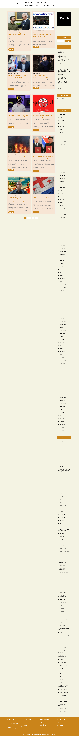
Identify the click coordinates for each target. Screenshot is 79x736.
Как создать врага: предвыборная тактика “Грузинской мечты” (18, 116)
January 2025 (62, 172)
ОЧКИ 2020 (62, 608)
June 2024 (62, 193)
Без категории (63, 554)
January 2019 (62, 391)
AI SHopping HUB (63, 451)
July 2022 (61, 263)
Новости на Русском (29, 5)
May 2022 (62, 269)
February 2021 (62, 315)
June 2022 (62, 266)
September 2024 (63, 184)
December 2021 (63, 284)
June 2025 (62, 157)
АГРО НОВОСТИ (63, 548)
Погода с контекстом (64, 619)
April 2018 (62, 418)
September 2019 (63, 366)
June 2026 (62, 120)
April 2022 (62, 272)
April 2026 (62, 126)
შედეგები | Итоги (63, 708)
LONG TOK (62, 493)
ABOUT (48, 5)
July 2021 (61, 299)
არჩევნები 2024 (63, 647)
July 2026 (61, 117)
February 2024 (62, 205)
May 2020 (62, 342)
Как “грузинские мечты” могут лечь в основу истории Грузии (18, 76)
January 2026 (62, 135)
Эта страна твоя (63, 644)
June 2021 (62, 303)
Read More (11, 49)
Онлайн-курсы (63, 602)
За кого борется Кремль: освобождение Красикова (40, 76)
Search (64, 37)
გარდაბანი (62, 659)
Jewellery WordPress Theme (43, 734)
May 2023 (62, 233)
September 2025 (63, 147)
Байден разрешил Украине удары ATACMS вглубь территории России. (18, 34)
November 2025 (63, 141)
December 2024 (63, 175)
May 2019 (62, 379)
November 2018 (63, 397)
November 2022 (63, 251)
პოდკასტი (62, 682)
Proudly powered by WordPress (29, 734)
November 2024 (63, 178)
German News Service (64, 487)
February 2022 (62, 278)
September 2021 (63, 293)
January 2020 (62, 354)
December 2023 (63, 211)
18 (33, 218)
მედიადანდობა (63, 679)
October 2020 (62, 327)
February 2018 (62, 424)
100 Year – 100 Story (64, 445)
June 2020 (62, 339)
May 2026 (62, 123)
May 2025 (62, 160)
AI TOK (52, 5)
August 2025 (62, 150)
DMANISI (61, 475)
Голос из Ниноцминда (64, 572)
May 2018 (62, 415)
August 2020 (62, 333)
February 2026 (62, 132)
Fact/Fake (61, 481)
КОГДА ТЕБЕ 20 (63, 583)
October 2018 (62, 400)
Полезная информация (64, 622)
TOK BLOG (62, 520)
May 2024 (62, 196)
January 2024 (62, 208)
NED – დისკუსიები (63, 496)
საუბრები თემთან (63, 689)
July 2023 (61, 227)
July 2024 (61, 190)
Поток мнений (62, 625)
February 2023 (62, 242)
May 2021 (62, 306)
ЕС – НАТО (62, 580)
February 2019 (62, 388)
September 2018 (63, 403)
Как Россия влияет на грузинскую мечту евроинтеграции (43, 116)
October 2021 (62, 290)
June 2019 (62, 375)
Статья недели (63, 632)
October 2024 (62, 181)
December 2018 (63, 394)
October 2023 (62, 217)
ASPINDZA (62, 466)
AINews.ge (43, 5)
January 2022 (62, 281)
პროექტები (36, 5)
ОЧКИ (61, 605)
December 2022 (63, 248)
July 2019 (61, 372)
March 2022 (62, 275)
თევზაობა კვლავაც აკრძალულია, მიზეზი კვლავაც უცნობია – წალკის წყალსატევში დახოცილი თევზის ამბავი (64, 71)
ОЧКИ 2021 (62, 611)
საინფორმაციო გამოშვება (41, 2)
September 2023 (63, 220)
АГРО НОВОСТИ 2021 (64, 551)
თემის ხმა (62, 676)
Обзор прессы (62, 599)
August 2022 (62, 260)
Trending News (63, 536)
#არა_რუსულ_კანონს (64, 442)
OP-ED (61, 508)
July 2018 (61, 409)
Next (37, 218)
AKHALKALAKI (63, 460)
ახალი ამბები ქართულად (29, 2)
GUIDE (61, 490)
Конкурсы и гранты (64, 586)
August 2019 (62, 369)
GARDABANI (62, 484)
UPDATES (62, 545)
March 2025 (62, 166)
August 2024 (62, 187)
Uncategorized (62, 542)
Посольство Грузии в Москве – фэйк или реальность (42, 198)
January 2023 (62, 245)
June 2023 (62, 230)
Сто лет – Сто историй (64, 635)
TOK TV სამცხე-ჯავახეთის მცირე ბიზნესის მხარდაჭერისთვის (63, 529)
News (61, 502)
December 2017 (63, 427)
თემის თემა (62, 673)
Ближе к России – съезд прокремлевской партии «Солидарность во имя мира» (16, 199)
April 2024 (62, 199)
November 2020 (63, 324)
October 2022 (62, 254)
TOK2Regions (62, 533)
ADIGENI (61, 448)
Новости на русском (64, 592)
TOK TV (15, 4)
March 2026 (62, 129)
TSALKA (61, 539)
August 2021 (62, 296)
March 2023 (62, 239)
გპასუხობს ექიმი (63, 662)
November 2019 (63, 360)
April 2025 (62, 163)
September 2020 (63, 330)
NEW (61, 499)
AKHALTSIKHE (62, 463)
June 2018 (62, 412)
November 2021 (63, 287)
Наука (61, 589)
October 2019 (62, 363)
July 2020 (61, 336)
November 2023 (63, 214)
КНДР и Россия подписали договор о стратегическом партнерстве (43, 157)
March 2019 (62, 385)
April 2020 (62, 345)
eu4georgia (62, 478)
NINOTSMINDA (63, 505)
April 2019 (62, 382)
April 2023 (62, 236)
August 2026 (62, 114)
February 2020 (62, 351)
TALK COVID (62, 514)
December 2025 (63, 138)
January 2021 (62, 318)
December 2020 (63, 321)
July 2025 (61, 154)
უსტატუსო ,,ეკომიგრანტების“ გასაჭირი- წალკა (62, 65)
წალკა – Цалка (63, 711)
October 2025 (62, 144)
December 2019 (63, 357)
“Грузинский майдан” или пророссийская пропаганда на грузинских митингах (42, 34)
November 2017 (63, 430)
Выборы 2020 (62, 565)
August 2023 (62, 223)
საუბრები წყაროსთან (64, 692)
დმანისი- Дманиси (63, 665)
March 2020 (62, 348)
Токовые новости (63, 638)
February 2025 (62, 169)
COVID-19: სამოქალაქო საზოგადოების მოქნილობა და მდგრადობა (64, 470)
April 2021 (62, 309)
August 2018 (62, 406)
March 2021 (62, 312)
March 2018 (62, 421)
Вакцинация (62, 557)
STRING (61, 511)
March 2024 (62, 202)
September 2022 (63, 257)
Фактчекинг (62, 641)
